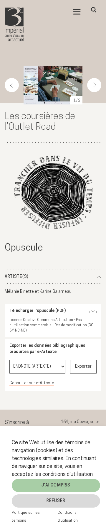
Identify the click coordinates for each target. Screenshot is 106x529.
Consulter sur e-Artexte (31, 383)
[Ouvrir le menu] (76, 11)
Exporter (83, 366)
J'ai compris (56, 485)
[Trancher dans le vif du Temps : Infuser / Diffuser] (53, 193)
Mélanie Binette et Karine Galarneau (38, 292)
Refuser (56, 501)
